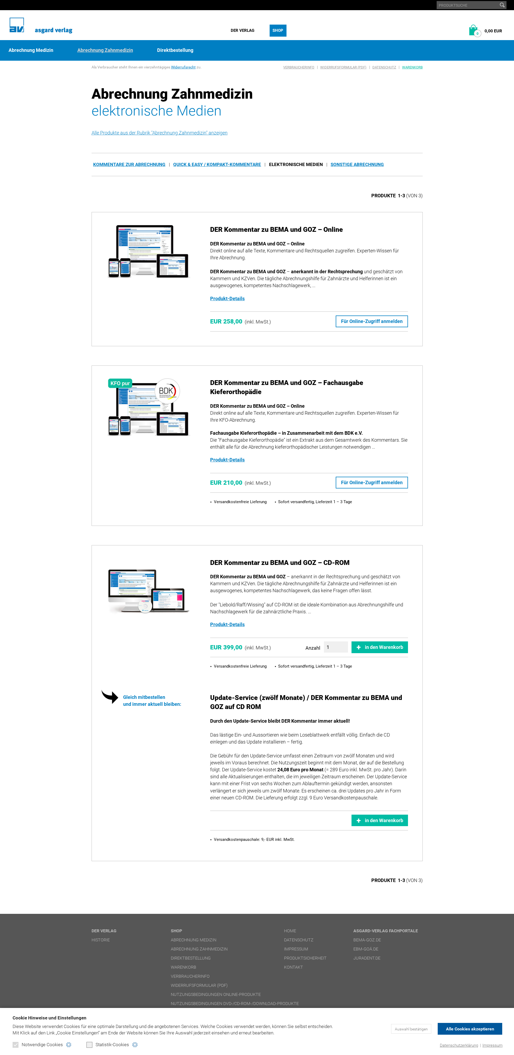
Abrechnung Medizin (31, 50)
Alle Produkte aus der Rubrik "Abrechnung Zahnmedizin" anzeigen (160, 133)
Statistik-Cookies (112, 1044)
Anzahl (312, 648)
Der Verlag (242, 30)
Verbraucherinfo (298, 67)
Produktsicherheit (305, 958)
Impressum (492, 1045)
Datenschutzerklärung (459, 1045)
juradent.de (366, 958)
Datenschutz (384, 67)
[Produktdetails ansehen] (148, 251)
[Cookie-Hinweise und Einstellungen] (69, 1045)
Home (290, 930)
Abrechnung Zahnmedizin (105, 50)
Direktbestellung (175, 50)
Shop (278, 30)
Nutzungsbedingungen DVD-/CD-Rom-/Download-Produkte (235, 1003)
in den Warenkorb (384, 647)
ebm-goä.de (365, 949)
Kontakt (293, 967)
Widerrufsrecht (183, 67)
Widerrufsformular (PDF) (343, 67)
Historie (101, 939)
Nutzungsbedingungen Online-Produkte (216, 994)
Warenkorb (412, 67)
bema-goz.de (367, 939)
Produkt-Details (227, 298)
